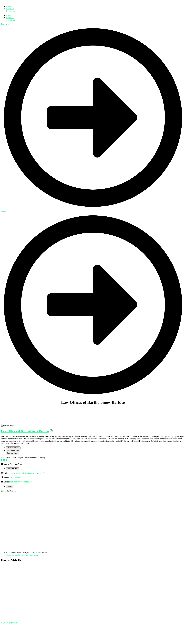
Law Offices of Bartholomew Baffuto (25, 431)
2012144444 (15, 477)
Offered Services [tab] (13, 448)
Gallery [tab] (9, 486)
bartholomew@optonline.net (20, 482)
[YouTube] (4, 460)
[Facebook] (1, 460)
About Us (10, 17)
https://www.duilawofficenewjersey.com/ (27, 473)
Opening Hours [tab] (12, 453)
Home (8, 15)
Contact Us (10, 20)
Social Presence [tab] (13, 450)
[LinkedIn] (6, 460)
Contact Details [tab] (12, 469)
